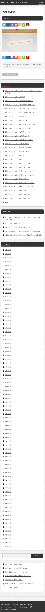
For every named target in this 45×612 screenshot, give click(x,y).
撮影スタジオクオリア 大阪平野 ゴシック (17, 128)
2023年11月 (8, 269)
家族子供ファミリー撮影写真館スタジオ (16, 568)
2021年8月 (8, 328)
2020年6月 (8, 371)
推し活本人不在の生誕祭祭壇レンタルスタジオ (18, 576)
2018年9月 (8, 433)
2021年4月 (8, 335)
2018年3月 (8, 456)
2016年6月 (8, 538)
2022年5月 (8, 300)
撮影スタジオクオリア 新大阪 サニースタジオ (19, 167)
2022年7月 (8, 293)
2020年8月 (8, 363)
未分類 (7, 202)
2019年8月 (8, 402)
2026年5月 (8, 254)
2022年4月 (8, 304)
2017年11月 (8, 472)
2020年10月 (8, 355)
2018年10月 (8, 429)
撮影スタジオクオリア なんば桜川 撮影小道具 (19, 101)
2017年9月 (8, 480)
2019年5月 (8, 414)
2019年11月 (8, 390)
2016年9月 (8, 527)
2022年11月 (8, 289)
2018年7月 (8, 441)
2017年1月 (8, 511)
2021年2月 (8, 343)
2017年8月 (8, 484)
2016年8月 (8, 531)
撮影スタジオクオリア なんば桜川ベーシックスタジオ (20, 112)
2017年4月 (8, 499)
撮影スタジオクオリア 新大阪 (13, 159)
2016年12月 (8, 515)
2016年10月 (8, 523)
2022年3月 (8, 308)
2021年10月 (8, 320)
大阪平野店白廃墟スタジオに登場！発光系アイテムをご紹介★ (22, 231)
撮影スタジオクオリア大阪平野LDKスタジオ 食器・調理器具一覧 (23, 65)
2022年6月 (8, 296)
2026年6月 (8, 250)
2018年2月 (8, 460)
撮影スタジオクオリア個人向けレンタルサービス (14, 604)
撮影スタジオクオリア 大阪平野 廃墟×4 (17, 144)
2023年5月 (8, 277)
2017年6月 (8, 492)
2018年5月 (8, 449)
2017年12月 (8, 468)
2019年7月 (8, 406)
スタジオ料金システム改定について (15, 223)
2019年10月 (8, 394)
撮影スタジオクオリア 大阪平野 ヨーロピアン (19, 140)
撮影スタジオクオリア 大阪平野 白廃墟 (17, 151)
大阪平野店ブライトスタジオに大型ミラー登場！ (19, 227)
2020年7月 (8, 367)
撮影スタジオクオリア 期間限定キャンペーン (18, 198)
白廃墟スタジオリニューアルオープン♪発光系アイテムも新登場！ (23, 235)
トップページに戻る (10, 75)
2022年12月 (8, 285)
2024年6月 (8, 265)
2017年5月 (8, 495)
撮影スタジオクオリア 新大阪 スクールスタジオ (19, 171)
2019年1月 (8, 425)
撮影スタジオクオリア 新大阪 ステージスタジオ (19, 175)
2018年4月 (8, 453)
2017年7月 (8, 488)
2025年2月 (8, 261)
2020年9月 (8, 359)
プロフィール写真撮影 (11, 587)
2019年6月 (8, 410)
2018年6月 (8, 445)
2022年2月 (8, 312)
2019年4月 (8, 417)
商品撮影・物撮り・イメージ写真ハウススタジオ (19, 583)
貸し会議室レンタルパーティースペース (16, 572)
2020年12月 (8, 347)
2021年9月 (8, 324)
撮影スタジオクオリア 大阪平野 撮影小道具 (18, 147)
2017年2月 (8, 507)
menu (41, 2)
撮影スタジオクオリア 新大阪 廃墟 (15, 190)
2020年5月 (8, 375)
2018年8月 (8, 437)
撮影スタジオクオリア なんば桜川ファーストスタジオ (20, 108)
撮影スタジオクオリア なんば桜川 (15, 97)
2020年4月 (8, 378)
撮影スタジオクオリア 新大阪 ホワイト (17, 179)
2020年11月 (8, 351)
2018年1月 (8, 464)
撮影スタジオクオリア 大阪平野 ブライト (17, 136)
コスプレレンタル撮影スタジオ (13, 564)
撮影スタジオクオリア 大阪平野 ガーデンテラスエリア (21, 124)
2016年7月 (8, 534)
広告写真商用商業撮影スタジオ (13, 580)
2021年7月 (8, 332)
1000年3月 (8, 546)
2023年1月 (8, 281)
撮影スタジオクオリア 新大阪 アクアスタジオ (19, 163)
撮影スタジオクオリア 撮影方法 (14, 155)
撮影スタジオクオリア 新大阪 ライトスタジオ (19, 186)
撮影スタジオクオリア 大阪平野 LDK (16, 120)
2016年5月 (8, 542)
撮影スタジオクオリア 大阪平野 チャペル (17, 132)
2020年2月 (8, 382)
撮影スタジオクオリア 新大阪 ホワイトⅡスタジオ (19, 183)
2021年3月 (8, 339)
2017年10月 (8, 476)
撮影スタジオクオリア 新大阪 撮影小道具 (17, 194)
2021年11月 (8, 316)
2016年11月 (8, 519)
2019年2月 (8, 421)
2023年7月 (8, 273)
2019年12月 (8, 386)
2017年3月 (8, 503)
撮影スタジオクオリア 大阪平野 (14, 116)
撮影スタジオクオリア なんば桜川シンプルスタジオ (20, 104)
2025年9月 (8, 257)
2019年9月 (8, 398)
